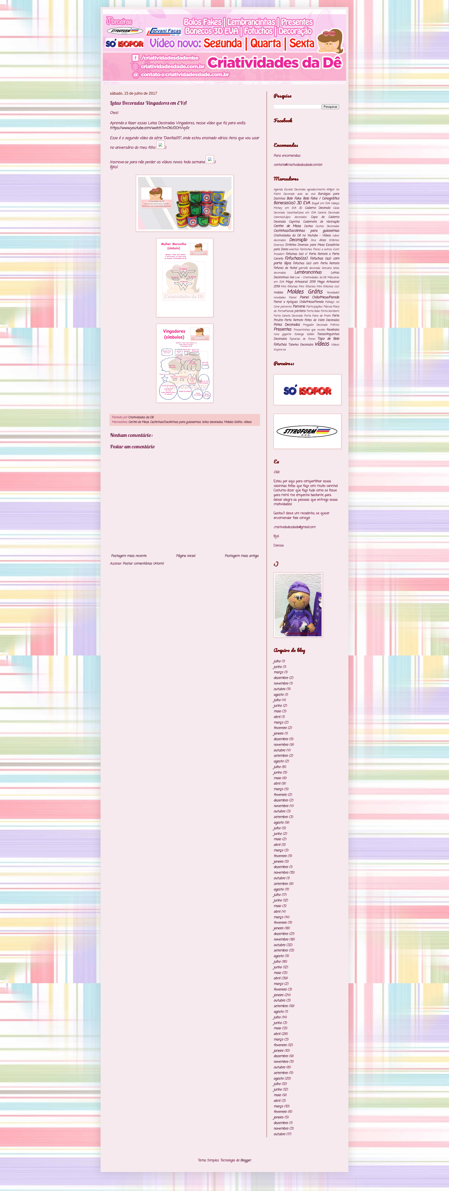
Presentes (282, 329)
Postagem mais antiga (241, 556)
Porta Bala (313, 311)
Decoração (298, 240)
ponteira (299, 311)
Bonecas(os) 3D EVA (292, 203)
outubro (279, 689)
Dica (313, 240)
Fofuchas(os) (296, 258)
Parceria (299, 306)
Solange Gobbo (304, 334)
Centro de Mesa (138, 422)
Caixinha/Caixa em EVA (301, 213)
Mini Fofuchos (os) (328, 286)
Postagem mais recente (128, 556)
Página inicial (185, 556)
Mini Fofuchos (307, 286)
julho (277, 661)
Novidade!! (333, 293)
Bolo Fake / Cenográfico (321, 198)
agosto (278, 694)
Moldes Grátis (233, 422)
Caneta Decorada (328, 213)
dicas (322, 240)
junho (278, 667)
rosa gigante (282, 334)
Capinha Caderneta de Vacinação (314, 221)
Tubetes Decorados (300, 344)
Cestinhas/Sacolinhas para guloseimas (175, 422)
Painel (292, 297)
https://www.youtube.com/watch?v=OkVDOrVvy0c (149, 128)
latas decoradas (212, 422)
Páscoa (327, 307)
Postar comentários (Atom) (143, 563)
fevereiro (280, 728)
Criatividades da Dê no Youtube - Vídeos (302, 235)
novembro (281, 683)
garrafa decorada (309, 268)
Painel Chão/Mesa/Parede (319, 297)
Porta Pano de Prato (317, 316)
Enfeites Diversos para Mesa (304, 245)
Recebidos (332, 329)
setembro (281, 755)
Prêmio (334, 325)
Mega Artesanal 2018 (300, 282)
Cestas (308, 226)
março (278, 672)
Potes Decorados (287, 324)
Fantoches (306, 249)
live (292, 277)
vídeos (247, 422)
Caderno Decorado (317, 208)
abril (277, 717)
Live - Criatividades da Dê (310, 277)
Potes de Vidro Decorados (321, 320)
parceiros (286, 307)
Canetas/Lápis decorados (290, 217)
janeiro (278, 733)
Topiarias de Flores (302, 339)
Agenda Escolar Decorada (289, 189)
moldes (278, 292)
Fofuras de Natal (285, 268)
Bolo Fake (294, 198)
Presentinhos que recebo (309, 330)
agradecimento (316, 189)
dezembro (281, 678)
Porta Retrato (293, 320)
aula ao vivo (306, 194)
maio (277, 711)
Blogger (245, 1160)
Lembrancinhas (308, 272)
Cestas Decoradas (327, 226)
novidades (280, 297)
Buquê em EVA (321, 203)
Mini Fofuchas (289, 286)
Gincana (326, 268)
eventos (294, 249)
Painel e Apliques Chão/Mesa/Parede (298, 302)
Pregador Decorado (315, 325)
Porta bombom (330, 311)
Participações (314, 307)
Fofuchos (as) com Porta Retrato (316, 263)
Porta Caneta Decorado (288, 316)
